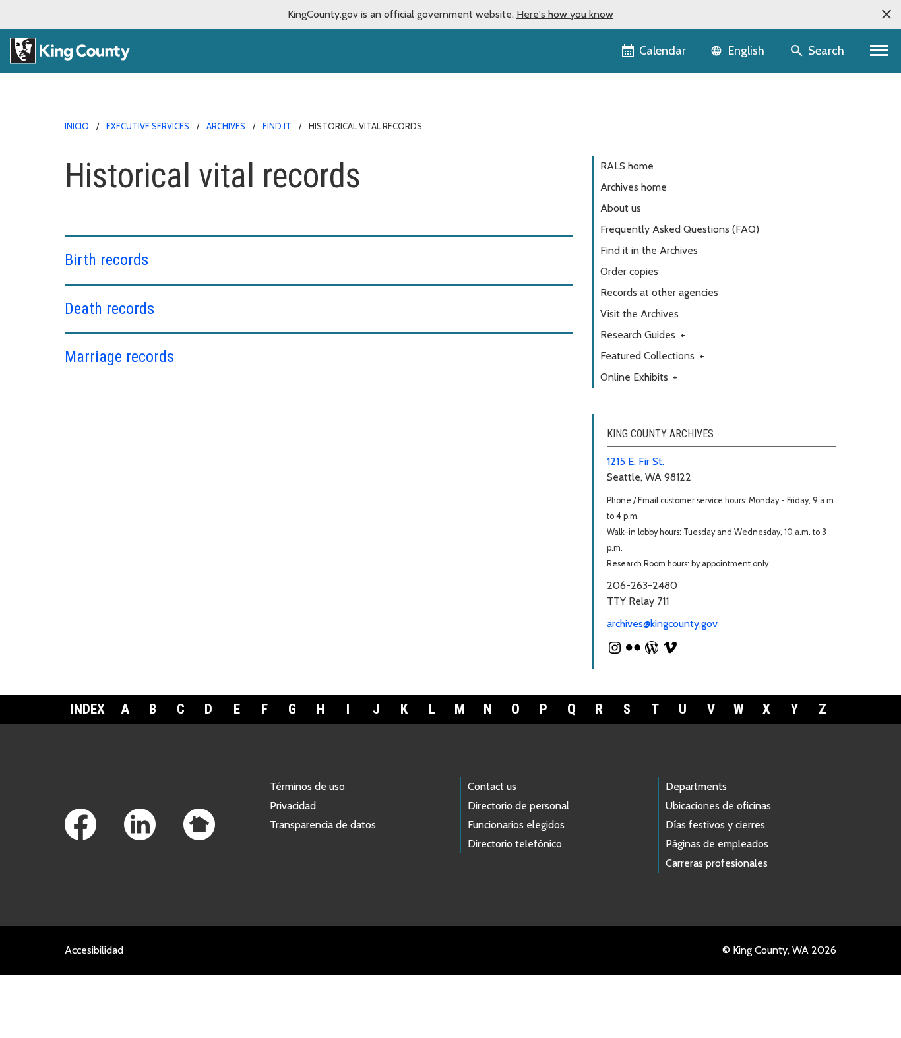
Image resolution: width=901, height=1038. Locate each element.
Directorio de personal (518, 805)
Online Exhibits (639, 377)
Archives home (633, 187)
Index (88, 709)
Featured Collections (652, 356)
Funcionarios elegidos (516, 824)
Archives (225, 126)
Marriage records (119, 357)
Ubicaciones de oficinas (718, 805)
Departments (696, 786)
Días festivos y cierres (715, 824)
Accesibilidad (94, 950)
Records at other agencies (659, 292)
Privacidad (293, 805)
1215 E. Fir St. (635, 461)
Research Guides (642, 334)
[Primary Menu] (879, 51)
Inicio (77, 126)
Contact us (492, 786)
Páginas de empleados (717, 844)
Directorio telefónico (515, 844)
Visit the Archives (639, 313)
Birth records (106, 260)
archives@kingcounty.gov (662, 623)
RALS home (627, 166)
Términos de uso (307, 786)
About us (620, 208)
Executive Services (147, 126)
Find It (277, 126)
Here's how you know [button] (564, 14)
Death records (109, 308)
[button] (886, 14)
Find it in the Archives (649, 250)
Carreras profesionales (717, 863)
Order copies (629, 271)
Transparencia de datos (323, 824)
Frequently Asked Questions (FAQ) (679, 229)
